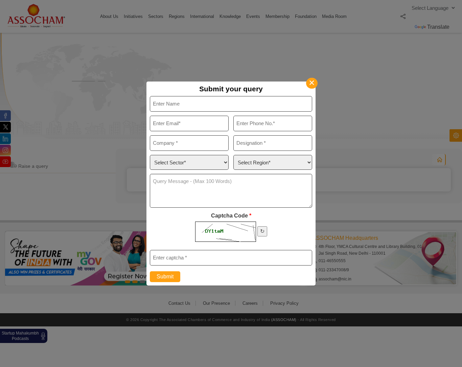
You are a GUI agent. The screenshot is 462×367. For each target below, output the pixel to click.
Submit (165, 276)
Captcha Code (231, 216)
